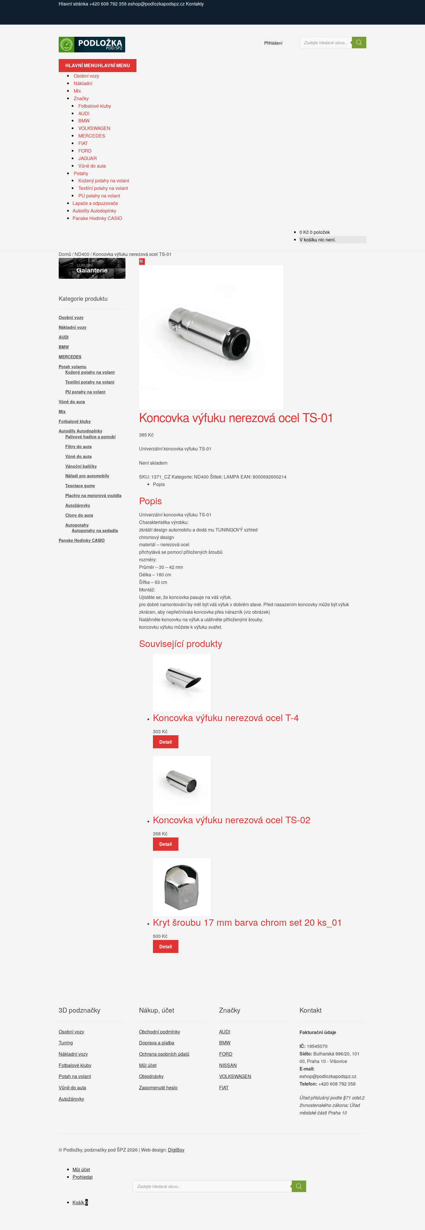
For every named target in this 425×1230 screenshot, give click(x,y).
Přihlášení (273, 43)
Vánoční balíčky (81, 466)
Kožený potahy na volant (103, 180)
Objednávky (151, 1076)
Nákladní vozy (72, 327)
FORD (85, 150)
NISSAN (228, 1065)
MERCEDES (91, 135)
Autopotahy (77, 525)
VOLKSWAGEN (94, 128)
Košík (80, 1202)
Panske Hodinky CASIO (97, 218)
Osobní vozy (86, 75)
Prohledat (83, 1177)
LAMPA (231, 476)
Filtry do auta (78, 446)
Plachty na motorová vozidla (93, 495)
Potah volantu (72, 366)
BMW (84, 120)
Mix (77, 90)
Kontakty (195, 3)
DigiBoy (176, 1149)
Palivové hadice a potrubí (90, 436)
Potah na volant (75, 1076)
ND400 (82, 254)
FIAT (83, 143)
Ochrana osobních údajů (164, 1054)
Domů (65, 254)
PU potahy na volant (99, 195)
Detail (165, 741)
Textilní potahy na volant (103, 188)
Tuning (66, 1042)
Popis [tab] (159, 484)
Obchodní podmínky (159, 1031)
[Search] (359, 42)
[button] (142, 261)
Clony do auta (79, 515)
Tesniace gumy (80, 485)
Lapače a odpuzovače (95, 203)
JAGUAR (87, 158)
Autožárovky (77, 505)
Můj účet (147, 1065)
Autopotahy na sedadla (95, 530)
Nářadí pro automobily (87, 476)
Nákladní (83, 83)
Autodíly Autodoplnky (94, 210)
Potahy (81, 173)
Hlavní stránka (73, 3)
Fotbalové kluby (94, 105)
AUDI (83, 113)
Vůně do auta (92, 165)
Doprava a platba (156, 1042)
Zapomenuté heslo (158, 1087)
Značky (81, 98)
